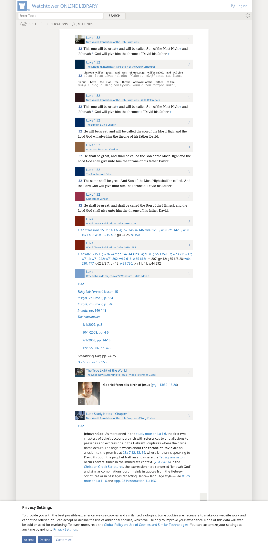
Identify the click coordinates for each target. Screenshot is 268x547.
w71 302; (112, 259)
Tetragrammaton (172, 457)
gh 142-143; (126, 254)
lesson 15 (98, 291)
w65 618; (139, 259)
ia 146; (139, 230)
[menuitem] (247, 15)
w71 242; (98, 259)
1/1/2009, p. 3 (92, 324)
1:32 (81, 230)
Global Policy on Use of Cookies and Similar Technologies (146, 525)
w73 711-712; (182, 254)
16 (143, 452)
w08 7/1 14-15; (171, 230)
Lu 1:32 (151, 481)
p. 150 (92, 362)
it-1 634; (116, 230)
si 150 (135, 235)
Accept (29, 540)
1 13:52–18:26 (164, 385)
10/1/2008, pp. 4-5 (95, 332)
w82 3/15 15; (94, 254)
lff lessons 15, (95, 230)
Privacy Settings (65, 529)
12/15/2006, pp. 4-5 (96, 348)
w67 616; (125, 259)
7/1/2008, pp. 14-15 (96, 340)
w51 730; (126, 263)
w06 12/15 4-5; (105, 235)
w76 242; (110, 254)
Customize (64, 540)
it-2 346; (128, 230)
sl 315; (149, 254)
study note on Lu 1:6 (151, 434)
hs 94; (139, 254)
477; (91, 263)
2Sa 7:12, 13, (132, 452)
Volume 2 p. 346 (95, 304)
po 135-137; (163, 254)
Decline (44, 540)
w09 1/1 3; (152, 230)
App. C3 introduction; (129, 481)
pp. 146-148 (92, 310)
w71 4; (86, 259)
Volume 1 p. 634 (95, 298)
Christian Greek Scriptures (103, 466)
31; (107, 230)
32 (80, 48)
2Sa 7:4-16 (162, 462)
